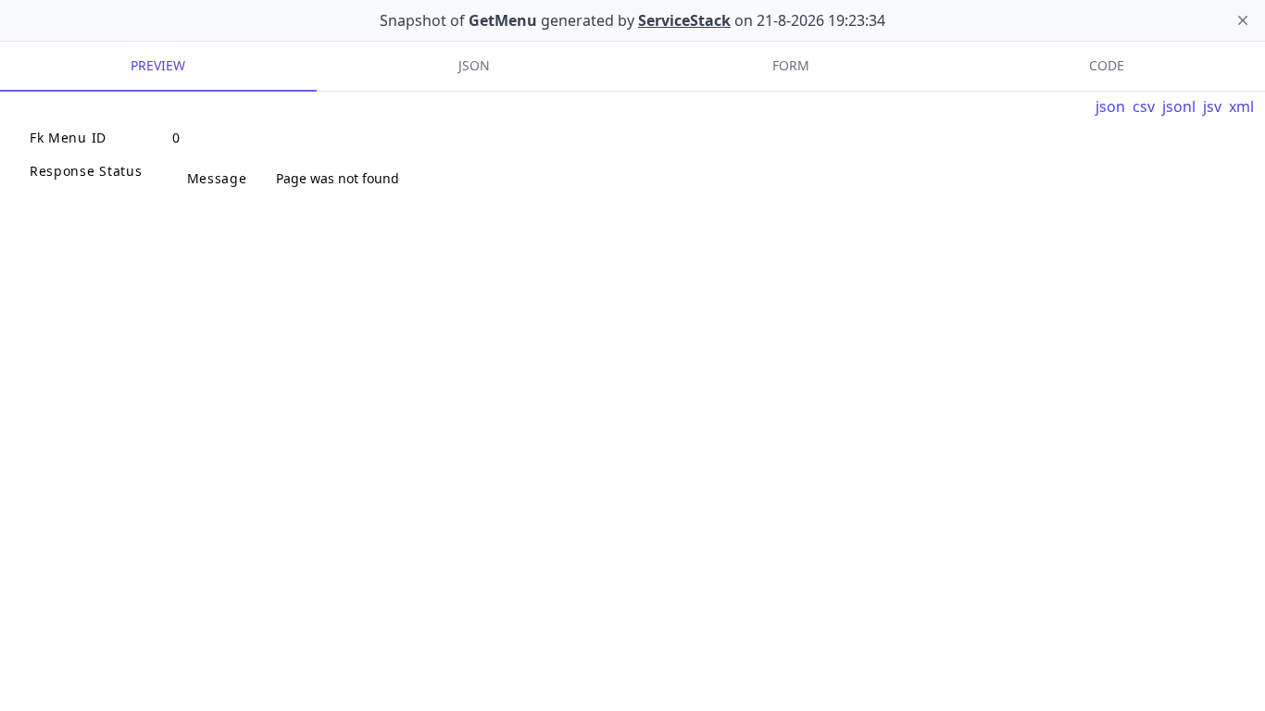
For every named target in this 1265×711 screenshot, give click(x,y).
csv (1144, 106)
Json (474, 65)
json (1110, 106)
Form (790, 65)
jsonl (1179, 106)
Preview (158, 65)
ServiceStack (684, 20)
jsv (1212, 106)
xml (1241, 106)
